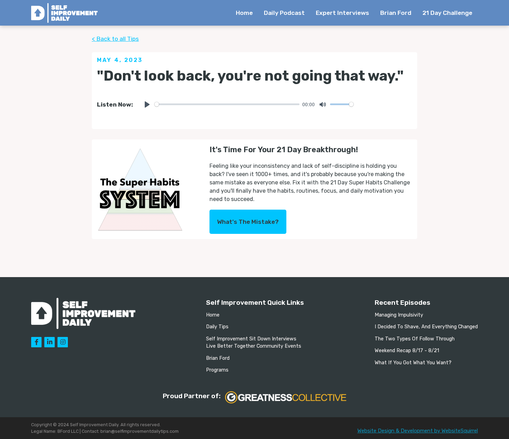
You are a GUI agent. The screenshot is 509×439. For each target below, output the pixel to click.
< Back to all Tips (115, 38)
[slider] (227, 104)
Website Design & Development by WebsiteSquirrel (417, 431)
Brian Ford (395, 12)
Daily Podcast (284, 12)
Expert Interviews (342, 12)
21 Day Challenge (447, 12)
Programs (217, 370)
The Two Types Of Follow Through (415, 339)
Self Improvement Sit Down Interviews (251, 339)
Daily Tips (217, 327)
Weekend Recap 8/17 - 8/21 (407, 351)
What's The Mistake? (248, 221)
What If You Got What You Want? (413, 363)
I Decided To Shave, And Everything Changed (426, 327)
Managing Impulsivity (399, 315)
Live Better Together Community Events (253, 346)
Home (244, 12)
